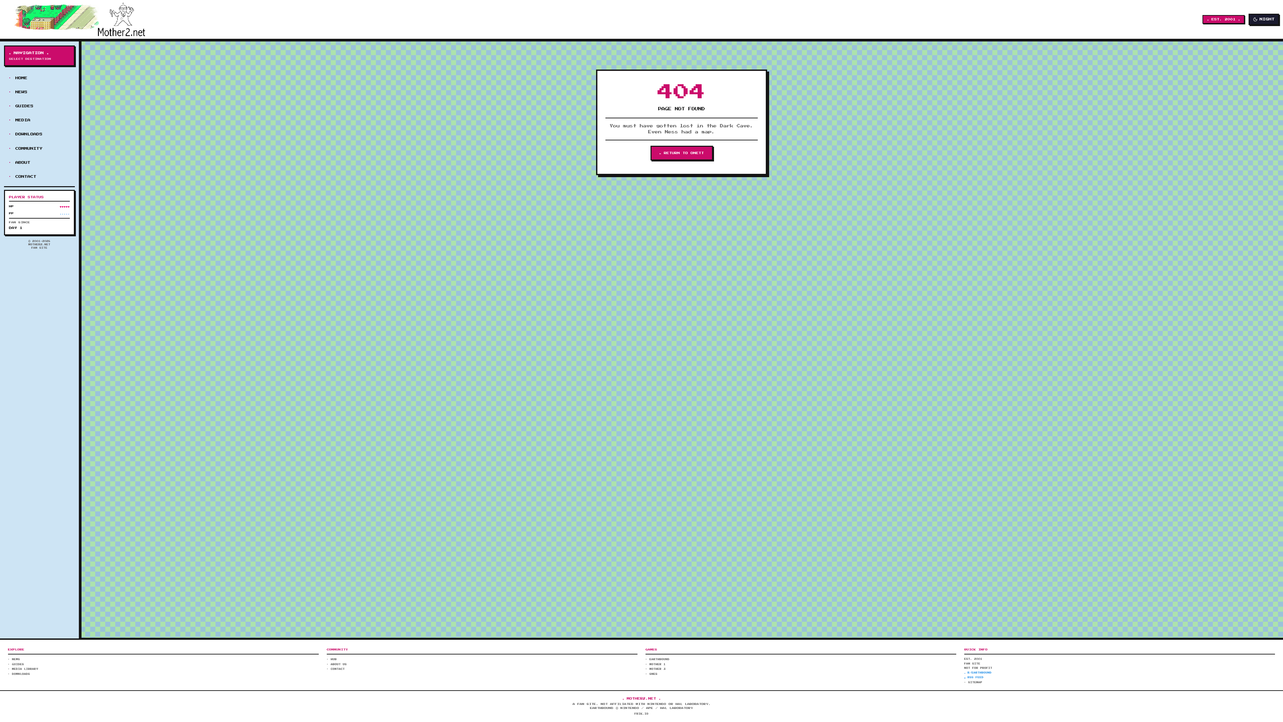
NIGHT (1267, 19)
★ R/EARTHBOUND (978, 673)
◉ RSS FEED (974, 678)
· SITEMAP (973, 683)
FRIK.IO (641, 714)
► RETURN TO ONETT (682, 153)
